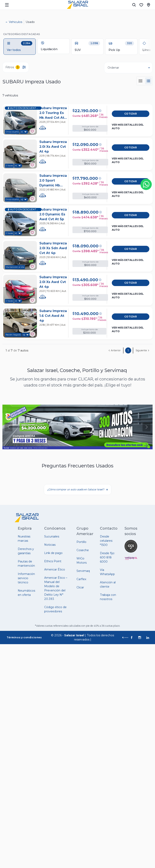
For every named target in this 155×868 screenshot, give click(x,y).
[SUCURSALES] (148, 5)
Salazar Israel (74, 635)
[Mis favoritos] (141, 5)
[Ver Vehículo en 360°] (42, 128)
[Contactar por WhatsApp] (146, 184)
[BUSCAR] (134, 5)
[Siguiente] (146, 427)
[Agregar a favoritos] (32, 131)
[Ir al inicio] (77, 5)
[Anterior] (8, 427)
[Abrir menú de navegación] (6, 4)
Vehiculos (15, 22)
